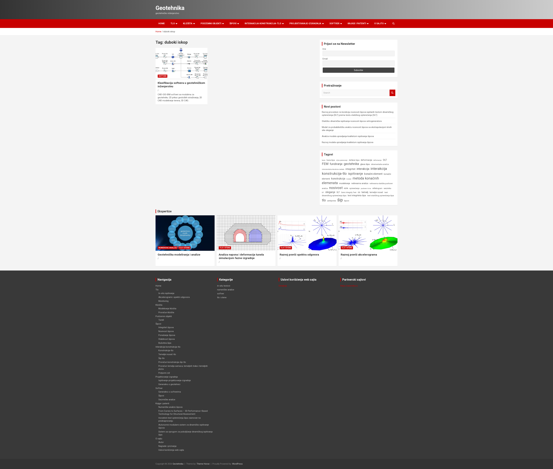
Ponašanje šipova (166, 335)
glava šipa (365, 164)
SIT (323, 192)
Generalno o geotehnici (169, 384)
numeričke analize (168, 248)
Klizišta (187, 23)
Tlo (173, 23)
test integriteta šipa (357, 195)
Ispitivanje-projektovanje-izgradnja (174, 380)
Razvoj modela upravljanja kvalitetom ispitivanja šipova (347, 142)
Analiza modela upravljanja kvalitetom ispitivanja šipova (348, 136)
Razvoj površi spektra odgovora (299, 254)
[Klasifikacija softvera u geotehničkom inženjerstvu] (181, 63)
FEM (325, 164)
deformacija (366, 160)
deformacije (377, 160)
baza (323, 160)
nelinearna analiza (359, 183)
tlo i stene (184, 248)
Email (325, 59)
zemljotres (331, 201)
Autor (161, 442)
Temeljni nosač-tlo (167, 354)
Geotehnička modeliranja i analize (179, 254)
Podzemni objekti (211, 23)
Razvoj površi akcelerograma (359, 254)
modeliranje (344, 183)
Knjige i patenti (357, 23)
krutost (348, 179)
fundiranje (336, 164)
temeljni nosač (376, 192)
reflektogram (377, 188)
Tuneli (161, 320)
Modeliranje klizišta (167, 308)
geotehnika (351, 164)
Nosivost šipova (166, 331)
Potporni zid (164, 373)
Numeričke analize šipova (170, 407)
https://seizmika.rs (349, 285)
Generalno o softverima (169, 391)
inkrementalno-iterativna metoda (333, 169)
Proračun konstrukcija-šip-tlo (172, 362)
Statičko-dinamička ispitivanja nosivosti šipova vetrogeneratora (352, 121)
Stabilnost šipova (166, 339)
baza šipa (331, 160)
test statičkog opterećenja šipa (380, 195)
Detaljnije (283, 285)
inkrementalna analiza (380, 164)
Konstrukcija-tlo (165, 350)
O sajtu (379, 23)
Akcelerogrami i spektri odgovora (174, 297)
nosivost (336, 188)
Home (161, 23)
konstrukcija (338, 178)
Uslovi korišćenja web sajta (171, 450)
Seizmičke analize (166, 399)
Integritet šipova (166, 327)
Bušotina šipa (164, 343)
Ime (324, 49)
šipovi (346, 201)
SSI (359, 192)
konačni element (373, 173)
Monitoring (163, 301)
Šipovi (233, 23)
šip (340, 199)
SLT (338, 192)
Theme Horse (203, 464)
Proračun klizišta (166, 312)
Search (392, 93)
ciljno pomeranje (341, 160)
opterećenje (354, 188)
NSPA (346, 188)
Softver (334, 23)
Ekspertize (165, 211)
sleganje (330, 192)
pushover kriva (366, 188)
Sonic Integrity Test (348, 192)
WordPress (237, 464)
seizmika (387, 188)
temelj (364, 192)
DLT (385, 160)
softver (162, 76)
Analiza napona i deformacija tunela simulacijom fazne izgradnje (241, 256)
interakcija (363, 169)
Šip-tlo (161, 358)
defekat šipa (354, 160)
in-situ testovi (223, 285)
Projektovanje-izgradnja (305, 23)
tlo (324, 200)
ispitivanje (355, 173)
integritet (350, 169)
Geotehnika (170, 8)
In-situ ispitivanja (166, 293)
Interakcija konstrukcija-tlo (263, 23)
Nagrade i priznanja (167, 446)
